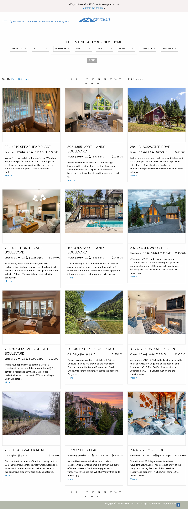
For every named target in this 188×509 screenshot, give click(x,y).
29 (87, 79)
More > (8, 175)
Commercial (31, 21)
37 (92, 83)
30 (93, 79)
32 (105, 79)
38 (98, 83)
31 (99, 79)
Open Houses (46, 21)
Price (13, 79)
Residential (18, 21)
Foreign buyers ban (93, 8)
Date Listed (24, 79)
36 (86, 83)
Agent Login (169, 503)
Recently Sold (62, 21)
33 (111, 79)
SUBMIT (92, 60)
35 (120, 79)
